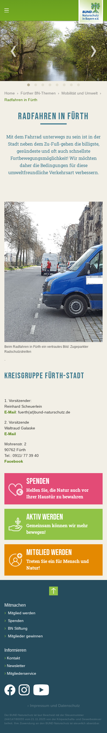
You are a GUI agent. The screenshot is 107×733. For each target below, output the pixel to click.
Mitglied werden (21, 613)
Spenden (15, 620)
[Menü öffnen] (6, 10)
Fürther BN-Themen (38, 93)
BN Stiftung (17, 628)
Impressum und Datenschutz (53, 705)
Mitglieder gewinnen (25, 636)
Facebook (13, 461)
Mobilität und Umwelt (79, 93)
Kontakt (13, 658)
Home (9, 93)
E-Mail (10, 412)
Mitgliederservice (21, 673)
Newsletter (16, 665)
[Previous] (13, 51)
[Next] (93, 51)
